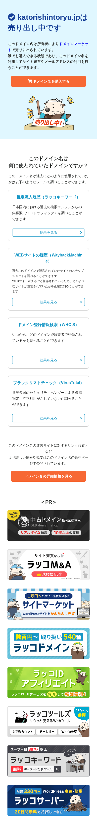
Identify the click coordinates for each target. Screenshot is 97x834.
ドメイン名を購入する (51, 81)
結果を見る (48, 232)
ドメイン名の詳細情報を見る (48, 476)
